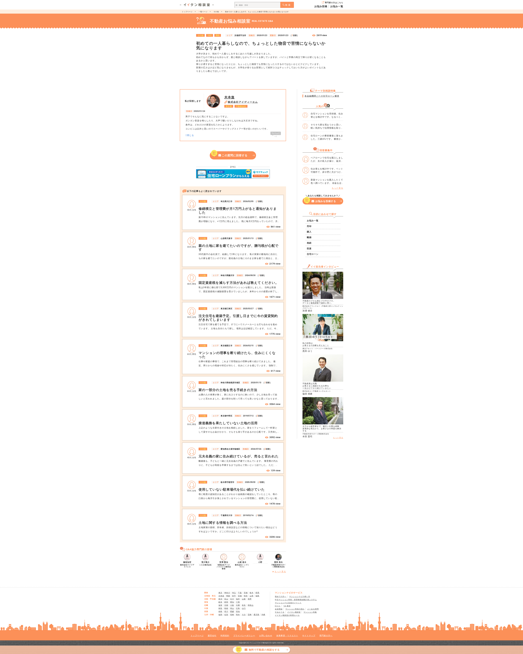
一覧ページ (203, 12)
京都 (226, 605)
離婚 (309, 237)
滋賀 (220, 605)
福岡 (220, 615)
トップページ (187, 12)
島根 (226, 608)
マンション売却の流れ (294, 609)
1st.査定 (287, 606)
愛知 (232, 602)
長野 (250, 599)
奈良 (244, 605)
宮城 (240, 596)
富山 (226, 599)
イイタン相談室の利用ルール (287, 615)
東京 (220, 593)
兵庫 (238, 605)
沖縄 (263, 615)
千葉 (240, 593)
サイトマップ (308, 635)
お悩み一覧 (336, 6)
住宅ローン (312, 254)
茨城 (246, 593)
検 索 (288, 5)
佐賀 (226, 615)
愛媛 (232, 611)
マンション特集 (310, 612)
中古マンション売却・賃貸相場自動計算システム (296, 600)
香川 (226, 611)
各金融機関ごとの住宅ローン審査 (322, 96)
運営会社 (212, 635)
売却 (309, 226)
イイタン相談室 (294, 612)
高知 (238, 611)
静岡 (226, 602)
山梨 (244, 599)
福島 (257, 596)
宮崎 (250, 615)
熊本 (238, 615)
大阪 (232, 605)
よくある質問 (313, 609)
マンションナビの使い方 (299, 596)
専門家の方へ (325, 635)
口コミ (278, 606)
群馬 (257, 593)
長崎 (232, 615)
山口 (244, 608)
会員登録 (278, 609)
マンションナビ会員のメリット (288, 603)
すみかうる (279, 612)
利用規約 (225, 635)
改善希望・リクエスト (287, 635)
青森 (228, 596)
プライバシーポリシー (244, 635)
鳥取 (220, 608)
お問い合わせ (265, 635)
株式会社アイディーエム (243, 102)
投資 (309, 248)
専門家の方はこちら (334, 3)
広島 (238, 608)
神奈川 (227, 593)
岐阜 (220, 602)
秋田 (246, 596)
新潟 (220, 599)
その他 (216, 12)
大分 (244, 615)
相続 (309, 243)
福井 (238, 599)
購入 (309, 231)
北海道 (221, 596)
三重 (238, 602)
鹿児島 (256, 615)
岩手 (234, 596)
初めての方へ (280, 596)
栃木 (251, 593)
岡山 (232, 608)
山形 (251, 596)
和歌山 (250, 605)
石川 (232, 599)
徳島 (220, 611)
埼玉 (234, 593)
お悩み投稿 (320, 6)
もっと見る (280, 571)
